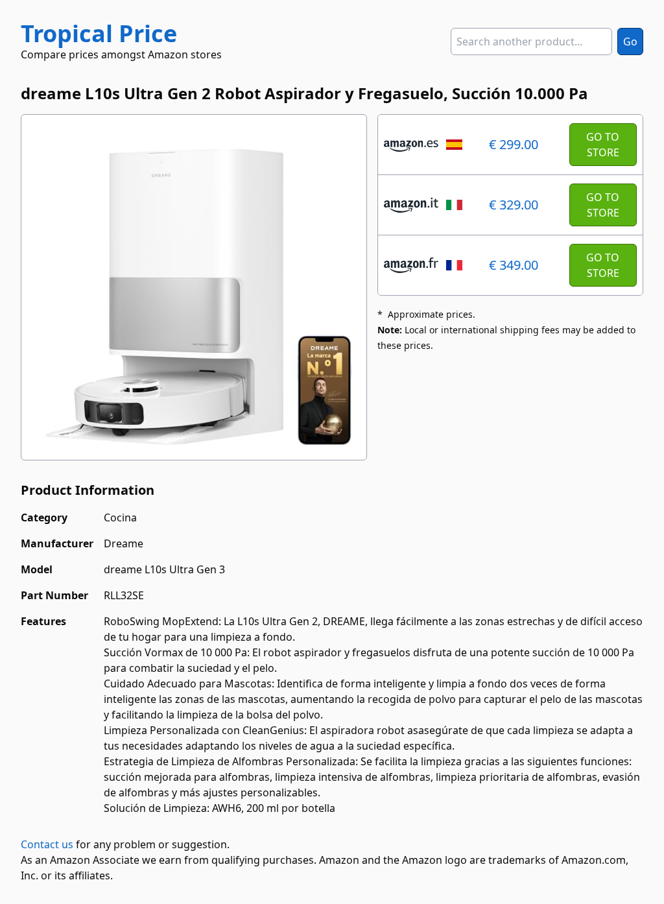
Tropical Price (99, 33)
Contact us (47, 844)
